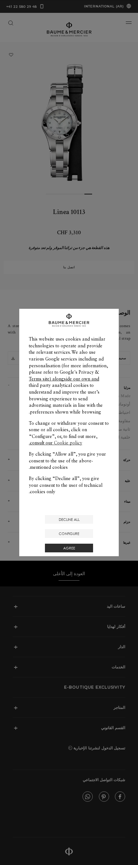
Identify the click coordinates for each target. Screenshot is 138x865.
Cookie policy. (55, 442)
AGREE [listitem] (69, 548)
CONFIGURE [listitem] (69, 533)
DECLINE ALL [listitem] (69, 519)
